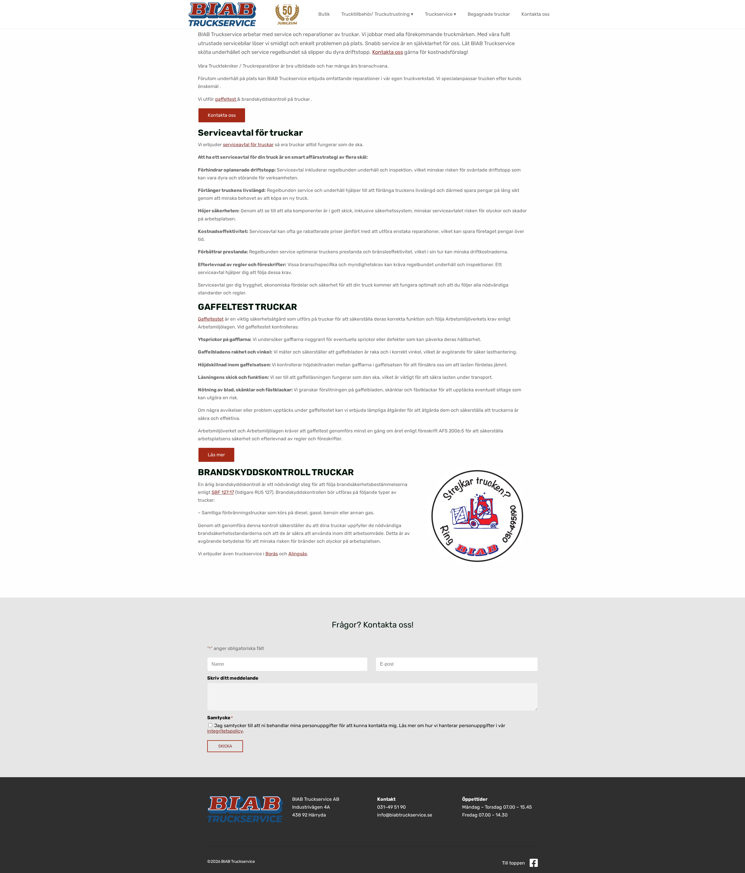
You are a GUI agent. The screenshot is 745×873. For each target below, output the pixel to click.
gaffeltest (226, 99)
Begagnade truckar (489, 14)
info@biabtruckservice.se (404, 815)
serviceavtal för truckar (248, 144)
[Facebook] (534, 863)
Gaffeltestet (211, 319)
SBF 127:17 (223, 492)
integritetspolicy (225, 731)
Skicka (225, 746)
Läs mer (216, 454)
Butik (324, 14)
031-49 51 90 (391, 807)
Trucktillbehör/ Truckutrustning (375, 14)
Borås (271, 553)
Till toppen (513, 863)
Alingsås (297, 553)
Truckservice (439, 14)
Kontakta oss (535, 14)
